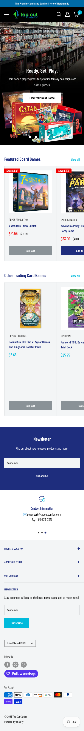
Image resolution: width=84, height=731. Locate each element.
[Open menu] (6, 14)
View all (75, 159)
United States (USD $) (16, 643)
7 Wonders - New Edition (23, 226)
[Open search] (59, 14)
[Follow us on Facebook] (7, 665)
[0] (76, 14)
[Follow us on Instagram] (24, 665)
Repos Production (18, 219)
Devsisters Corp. (17, 336)
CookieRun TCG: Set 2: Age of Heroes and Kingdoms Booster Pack (29, 344)
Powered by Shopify (13, 721)
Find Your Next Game (42, 98)
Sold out (30, 251)
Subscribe (42, 476)
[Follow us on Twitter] (15, 665)
